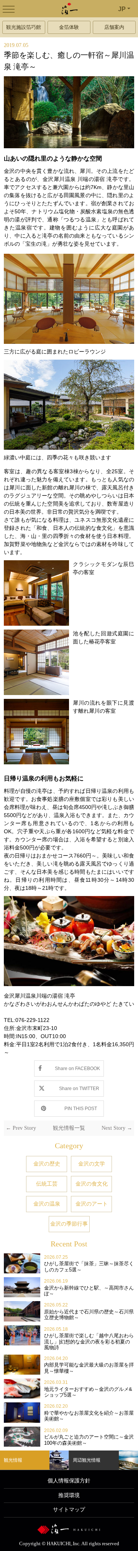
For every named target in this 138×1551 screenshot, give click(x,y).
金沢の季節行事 (69, 1224)
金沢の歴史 (46, 1164)
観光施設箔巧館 (23, 27)
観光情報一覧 (69, 1128)
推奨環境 (69, 1495)
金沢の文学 (91, 1164)
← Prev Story (21, 1128)
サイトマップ (69, 1509)
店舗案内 (114, 27)
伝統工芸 (47, 1184)
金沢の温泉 (46, 1204)
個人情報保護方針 (69, 1481)
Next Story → (117, 1128)
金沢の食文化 (92, 1184)
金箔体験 (69, 27)
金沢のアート (92, 1204)
